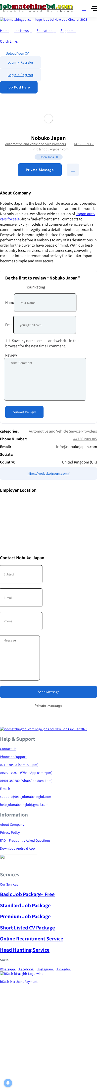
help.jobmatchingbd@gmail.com (24, 804)
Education (45, 30)
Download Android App (17, 848)
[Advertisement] (48, 1042)
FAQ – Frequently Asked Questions (25, 840)
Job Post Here (19, 87)
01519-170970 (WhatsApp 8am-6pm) (26, 772)
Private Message (40, 170)
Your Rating (35, 287)
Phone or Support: (13, 756)
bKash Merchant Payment (19, 981)
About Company (12, 824)
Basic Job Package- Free (27, 894)
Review (11, 355)
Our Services (9, 884)
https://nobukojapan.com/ (49, 473)
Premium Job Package (25, 916)
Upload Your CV (17, 53)
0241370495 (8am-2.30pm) (19, 764)
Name (10, 302)
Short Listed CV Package (27, 927)
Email (9, 324)
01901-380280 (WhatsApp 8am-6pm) (26, 780)
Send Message (48, 691)
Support (67, 30)
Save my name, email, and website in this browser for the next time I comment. (42, 343)
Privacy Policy (10, 832)
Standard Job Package (25, 905)
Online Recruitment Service (31, 938)
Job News (21, 30)
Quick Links (9, 41)
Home (4, 30)
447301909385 (84, 144)
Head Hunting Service (24, 949)
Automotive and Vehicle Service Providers (35, 144)
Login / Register (20, 62)
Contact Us (8, 748)
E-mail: (5, 788)
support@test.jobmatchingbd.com (25, 796)
